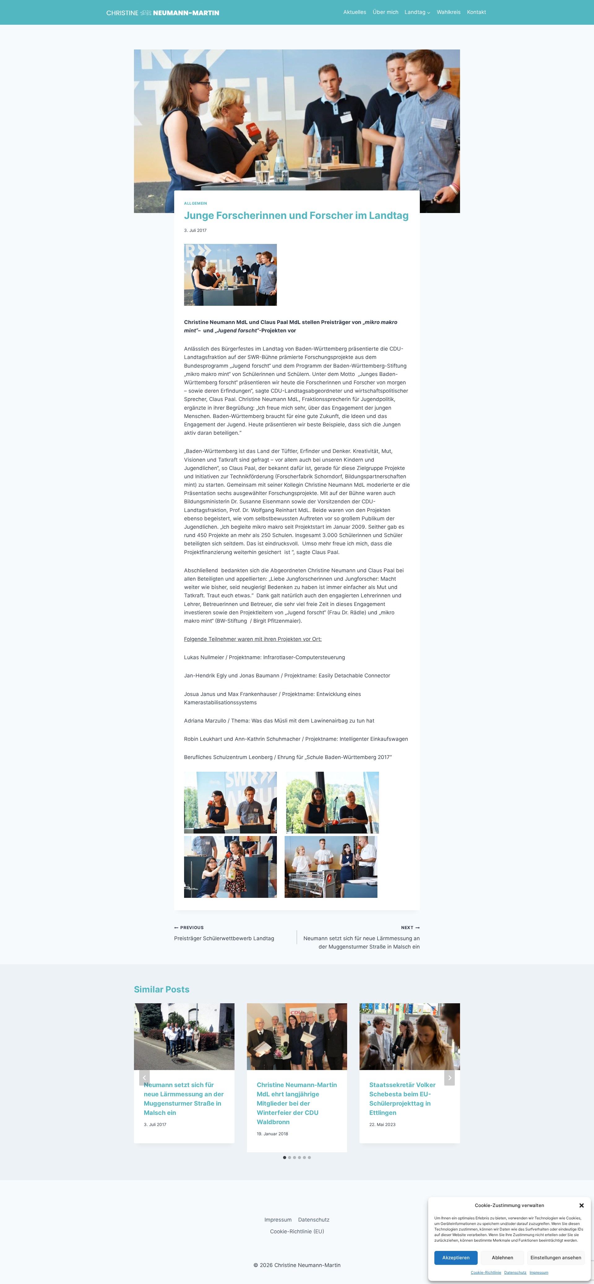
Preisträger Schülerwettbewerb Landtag (224, 933)
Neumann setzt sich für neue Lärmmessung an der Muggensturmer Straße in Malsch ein (361, 937)
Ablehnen (502, 1258)
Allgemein (195, 203)
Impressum (539, 1272)
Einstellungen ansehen (556, 1258)
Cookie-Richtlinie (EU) (297, 1231)
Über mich (385, 12)
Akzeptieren (456, 1258)
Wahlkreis (449, 12)
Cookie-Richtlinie (486, 1272)
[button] (582, 1205)
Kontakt (476, 12)
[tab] (284, 1157)
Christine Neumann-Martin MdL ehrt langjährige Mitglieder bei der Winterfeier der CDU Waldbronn (297, 1103)
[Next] (449, 1078)
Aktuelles (354, 12)
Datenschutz (515, 1272)
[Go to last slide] (144, 1078)
